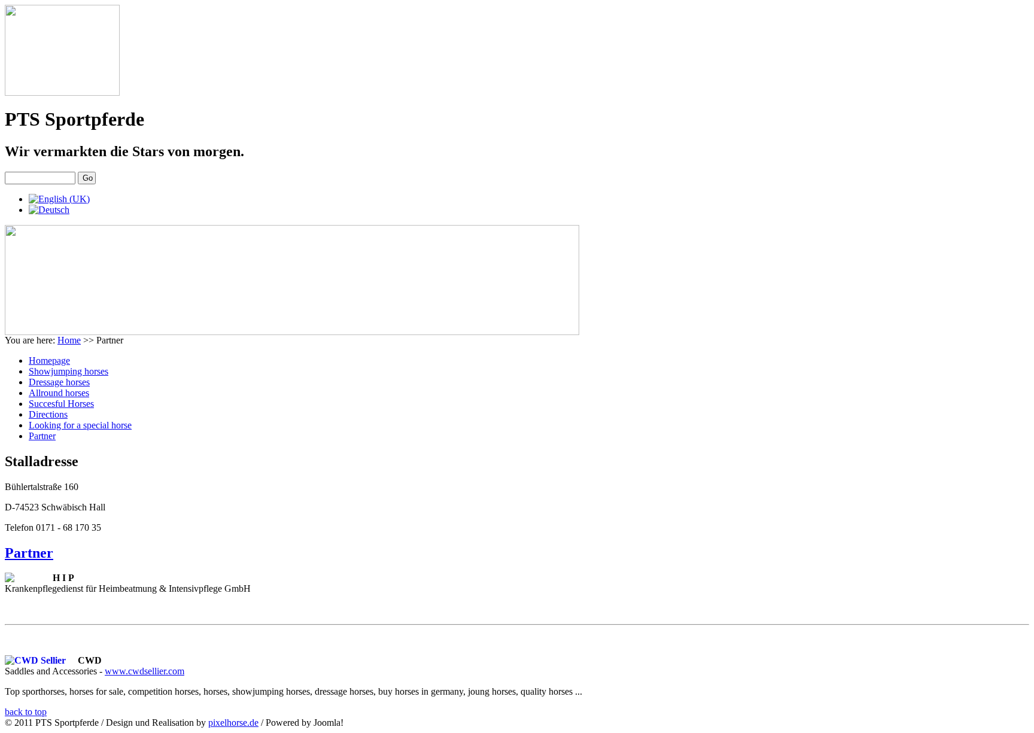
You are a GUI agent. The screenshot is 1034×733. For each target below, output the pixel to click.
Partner (42, 436)
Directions (48, 414)
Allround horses (59, 393)
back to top (26, 712)
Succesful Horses (61, 404)
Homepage (49, 360)
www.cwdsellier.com (144, 671)
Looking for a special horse (80, 425)
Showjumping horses (68, 371)
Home (69, 340)
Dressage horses (59, 382)
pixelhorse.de (233, 722)
